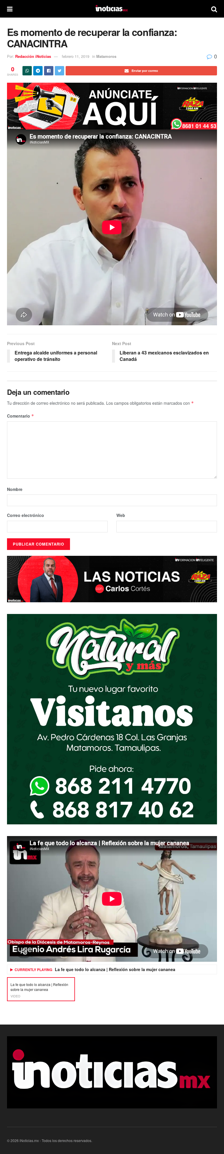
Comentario (20, 416)
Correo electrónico (25, 515)
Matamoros (106, 56)
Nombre (14, 489)
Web (120, 515)
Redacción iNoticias (33, 56)
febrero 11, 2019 (75, 56)
